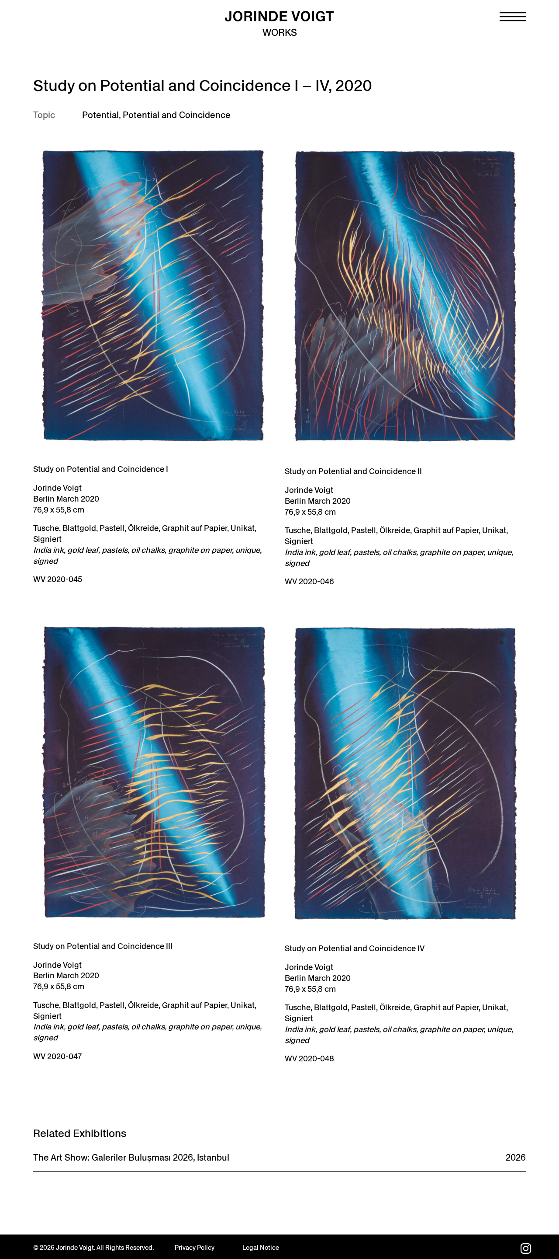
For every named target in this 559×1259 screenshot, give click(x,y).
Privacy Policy (194, 1247)
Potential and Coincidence (177, 115)
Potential (100, 115)
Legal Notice (260, 1247)
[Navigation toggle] (512, 16)
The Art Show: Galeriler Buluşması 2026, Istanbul (131, 1157)
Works (279, 32)
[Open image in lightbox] (153, 295)
